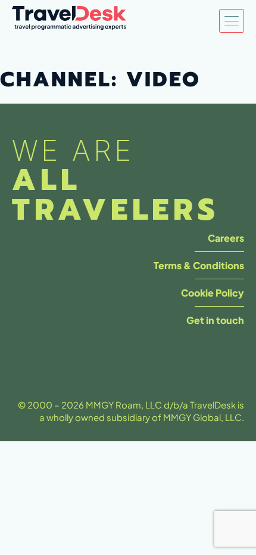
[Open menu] (231, 21)
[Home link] (69, 21)
